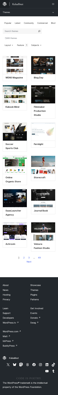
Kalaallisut (14, 358)
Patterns (34, 299)
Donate (35, 317)
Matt (6, 336)
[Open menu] (53, 4)
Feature (22, 45)
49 (39, 257)
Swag (34, 322)
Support (7, 313)
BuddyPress (10, 345)
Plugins (33, 294)
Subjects (35, 45)
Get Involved (36, 308)
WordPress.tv (11, 322)
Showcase (35, 285)
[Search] (39, 31)
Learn (5, 308)
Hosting (6, 294)
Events (33, 313)
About (6, 285)
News (5, 290)
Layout (8, 45)
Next (29, 261)
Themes (6, 12)
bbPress (8, 341)
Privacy (6, 299)
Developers (8, 317)
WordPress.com (12, 331)
